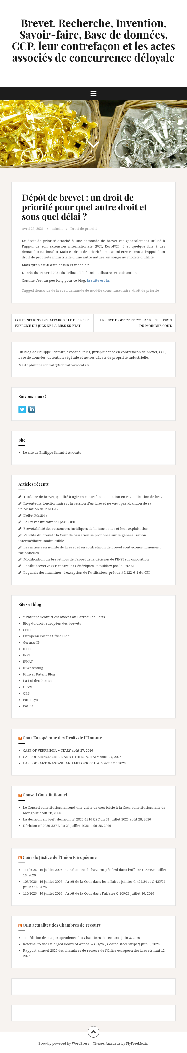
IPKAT (28, 661)
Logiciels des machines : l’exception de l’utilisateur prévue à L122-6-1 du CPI (86, 572)
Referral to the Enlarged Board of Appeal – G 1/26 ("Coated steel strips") (81, 944)
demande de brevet (51, 290)
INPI (26, 655)
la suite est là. (98, 280)
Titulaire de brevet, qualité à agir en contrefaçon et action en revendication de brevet (94, 496)
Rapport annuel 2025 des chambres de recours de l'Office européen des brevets (88, 950)
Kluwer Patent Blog (39, 674)
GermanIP (31, 642)
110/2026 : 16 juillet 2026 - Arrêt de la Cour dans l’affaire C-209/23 (76, 893)
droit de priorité (145, 290)
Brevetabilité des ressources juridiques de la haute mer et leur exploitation (85, 528)
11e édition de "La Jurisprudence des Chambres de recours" (71, 937)
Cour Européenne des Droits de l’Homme (62, 737)
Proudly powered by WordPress (64, 1043)
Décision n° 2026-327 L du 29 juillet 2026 (56, 825)
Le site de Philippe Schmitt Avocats (52, 452)
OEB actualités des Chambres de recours (62, 925)
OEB (26, 693)
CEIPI (27, 629)
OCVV (27, 687)
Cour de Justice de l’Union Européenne (60, 857)
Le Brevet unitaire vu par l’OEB (49, 522)
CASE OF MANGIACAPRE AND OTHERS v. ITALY (61, 756)
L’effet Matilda (35, 515)
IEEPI (27, 648)
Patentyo (30, 699)
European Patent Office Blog (46, 636)
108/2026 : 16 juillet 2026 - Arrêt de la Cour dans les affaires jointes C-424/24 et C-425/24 (94, 881)
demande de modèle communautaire (99, 290)
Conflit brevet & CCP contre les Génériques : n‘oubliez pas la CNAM (79, 565)
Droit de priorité (84, 228)
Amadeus (113, 1043)
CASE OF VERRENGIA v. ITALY (47, 750)
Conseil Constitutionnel (45, 795)
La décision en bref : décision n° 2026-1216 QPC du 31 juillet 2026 (76, 819)
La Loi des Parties (37, 680)
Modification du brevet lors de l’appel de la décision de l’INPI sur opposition (86, 559)
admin (57, 228)
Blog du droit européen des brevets (52, 623)
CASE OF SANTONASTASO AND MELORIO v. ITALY (63, 763)
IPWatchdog (33, 667)
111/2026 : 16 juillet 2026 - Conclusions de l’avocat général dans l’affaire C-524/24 (89, 869)
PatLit (28, 706)
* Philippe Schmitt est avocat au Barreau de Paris (64, 617)
